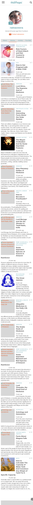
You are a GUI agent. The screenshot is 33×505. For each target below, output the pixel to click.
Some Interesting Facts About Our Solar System (21, 115)
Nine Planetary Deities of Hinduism (22, 171)
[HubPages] (16, 2)
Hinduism (19, 84)
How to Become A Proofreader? (21, 197)
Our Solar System (22, 108)
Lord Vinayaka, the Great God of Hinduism (21, 388)
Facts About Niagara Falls (21, 437)
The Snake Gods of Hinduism (20, 329)
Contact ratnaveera (17, 34)
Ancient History (21, 137)
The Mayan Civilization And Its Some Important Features (21, 144)
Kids (17, 62)
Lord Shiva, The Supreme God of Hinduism (21, 89)
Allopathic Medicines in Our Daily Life (21, 306)
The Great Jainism (20, 279)
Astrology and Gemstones (22, 413)
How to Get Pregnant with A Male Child (22, 67)
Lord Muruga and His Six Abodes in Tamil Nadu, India (21, 223)
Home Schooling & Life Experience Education (22, 243)
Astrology (19, 409)
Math (17, 458)
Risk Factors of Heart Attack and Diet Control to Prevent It (22, 53)
